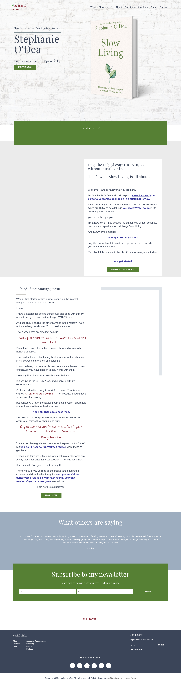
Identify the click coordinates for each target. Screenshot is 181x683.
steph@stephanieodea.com (141, 639)
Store (153, 7)
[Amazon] (108, 665)
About (119, 7)
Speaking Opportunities (36, 641)
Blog (15, 646)
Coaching (143, 7)
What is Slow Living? (101, 7)
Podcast (164, 7)
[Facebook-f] (72, 665)
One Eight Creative (114, 678)
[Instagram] (87, 665)
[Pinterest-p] (79, 665)
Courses (29, 646)
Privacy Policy (129, 678)
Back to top (90, 619)
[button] (15, 542)
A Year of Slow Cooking (39, 393)
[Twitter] (94, 665)
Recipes (16, 644)
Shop (15, 641)
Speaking (130, 7)
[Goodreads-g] (101, 665)
